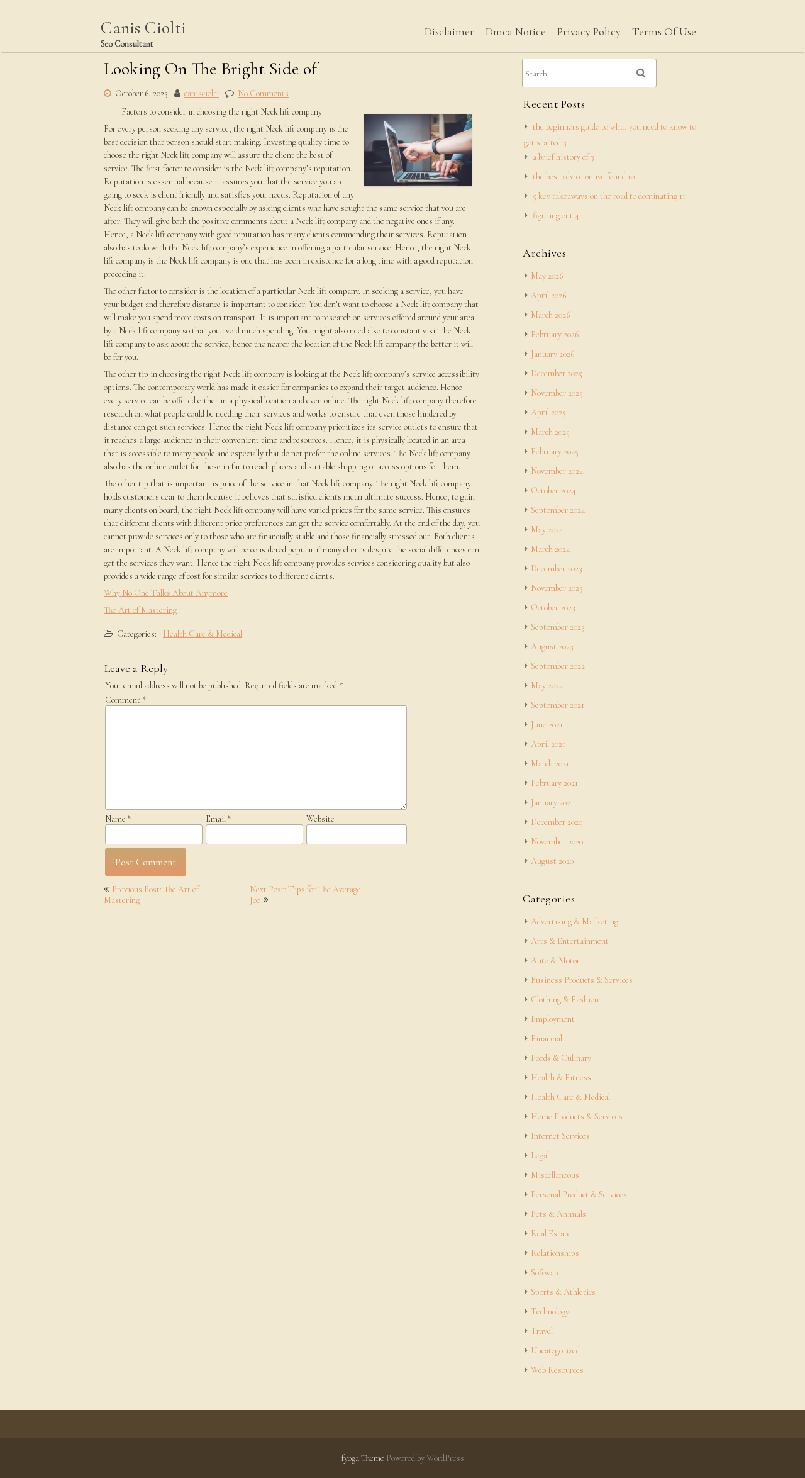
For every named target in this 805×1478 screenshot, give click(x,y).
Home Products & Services (577, 1116)
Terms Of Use (664, 31)
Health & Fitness (561, 1077)
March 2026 (550, 315)
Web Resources (557, 1370)
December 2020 (556, 822)
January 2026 (552, 354)
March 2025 (550, 432)
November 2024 (557, 471)
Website (320, 819)
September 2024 (558, 510)
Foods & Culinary (561, 1058)
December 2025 (556, 373)
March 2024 (550, 549)
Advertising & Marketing (574, 921)
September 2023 (558, 627)
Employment (553, 1019)
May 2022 (547, 685)
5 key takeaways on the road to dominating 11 (609, 196)
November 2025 (557, 393)
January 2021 (552, 802)
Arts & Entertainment (570, 941)
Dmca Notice (516, 31)
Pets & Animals (558, 1214)
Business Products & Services (582, 980)
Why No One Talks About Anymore (166, 593)
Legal (540, 1155)
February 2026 (555, 334)
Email (218, 819)
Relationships (555, 1253)
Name (118, 819)
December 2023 (556, 568)
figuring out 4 (556, 215)
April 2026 (548, 295)
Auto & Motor (555, 960)
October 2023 (553, 607)
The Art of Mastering (140, 610)
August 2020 (552, 861)
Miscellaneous (555, 1175)
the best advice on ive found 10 (584, 176)
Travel (542, 1331)
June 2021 (547, 724)
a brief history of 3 (563, 157)
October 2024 (553, 490)
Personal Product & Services (579, 1194)
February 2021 (554, 783)
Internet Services (560, 1136)
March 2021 (550, 763)
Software (546, 1272)
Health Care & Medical (202, 634)
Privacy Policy (589, 31)
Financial (546, 1038)
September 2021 (557, 705)
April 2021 (548, 744)
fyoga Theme (363, 1458)
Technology (550, 1311)
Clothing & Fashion (565, 999)
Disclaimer (449, 31)
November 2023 (557, 588)
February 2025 (555, 451)
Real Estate (551, 1233)
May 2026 (547, 276)
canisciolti (201, 93)
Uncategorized (555, 1350)
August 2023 (552, 646)
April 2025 (548, 412)
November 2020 (557, 841)
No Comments (263, 93)
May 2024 (547, 529)
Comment (125, 700)
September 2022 (558, 666)
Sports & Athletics (563, 1292)
